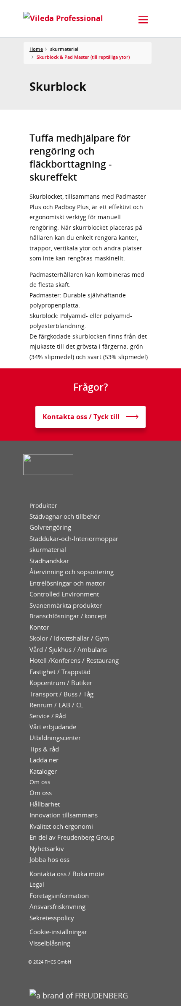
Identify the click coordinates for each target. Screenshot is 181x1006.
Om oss (40, 782)
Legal (36, 884)
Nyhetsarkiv (46, 849)
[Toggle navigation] (143, 19)
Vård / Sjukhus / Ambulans (68, 650)
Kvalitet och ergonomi (61, 826)
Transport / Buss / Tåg (61, 694)
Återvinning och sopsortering (71, 572)
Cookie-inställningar (58, 932)
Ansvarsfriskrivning (57, 907)
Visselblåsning (49, 943)
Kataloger (43, 771)
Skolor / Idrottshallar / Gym (69, 638)
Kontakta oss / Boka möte (66, 874)
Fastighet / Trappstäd (59, 672)
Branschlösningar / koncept (68, 616)
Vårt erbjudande (52, 727)
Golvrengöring (50, 527)
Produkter (43, 506)
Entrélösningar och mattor (67, 583)
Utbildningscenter (55, 738)
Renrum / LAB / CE (56, 705)
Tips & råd (44, 749)
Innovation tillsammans (63, 815)
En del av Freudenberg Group (71, 837)
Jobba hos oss (49, 860)
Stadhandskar (49, 561)
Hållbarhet (44, 804)
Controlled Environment (64, 594)
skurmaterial (47, 550)
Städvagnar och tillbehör (64, 516)
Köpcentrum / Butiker (60, 683)
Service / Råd (47, 716)
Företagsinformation (59, 896)
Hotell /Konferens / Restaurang (74, 661)
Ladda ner (44, 760)
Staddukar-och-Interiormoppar (73, 539)
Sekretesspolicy (51, 918)
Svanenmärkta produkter (65, 605)
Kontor (39, 627)
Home (36, 49)
